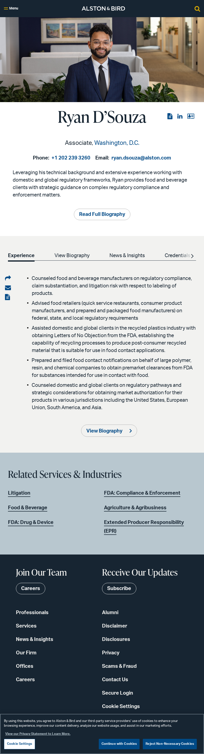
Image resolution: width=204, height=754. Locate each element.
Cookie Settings (121, 706)
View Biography (104, 431)
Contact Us (115, 679)
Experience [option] (21, 255)
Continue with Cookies (119, 744)
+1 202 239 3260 (70, 158)
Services (26, 626)
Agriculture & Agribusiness (135, 507)
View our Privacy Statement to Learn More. (37, 734)
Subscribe (119, 588)
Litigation (19, 493)
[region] (102, 734)
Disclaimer (114, 626)
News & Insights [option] (127, 255)
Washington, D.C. (116, 143)
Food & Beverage (27, 507)
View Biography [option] (72, 255)
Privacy (110, 652)
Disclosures (116, 639)
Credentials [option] (177, 255)
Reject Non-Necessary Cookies (170, 744)
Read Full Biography (102, 214)
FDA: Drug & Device (30, 522)
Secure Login (117, 693)
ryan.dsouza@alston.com (141, 158)
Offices (24, 666)
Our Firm (26, 652)
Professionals (32, 612)
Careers (25, 679)
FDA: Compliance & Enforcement (142, 493)
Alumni (110, 612)
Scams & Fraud (119, 666)
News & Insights (34, 639)
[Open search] (197, 8)
